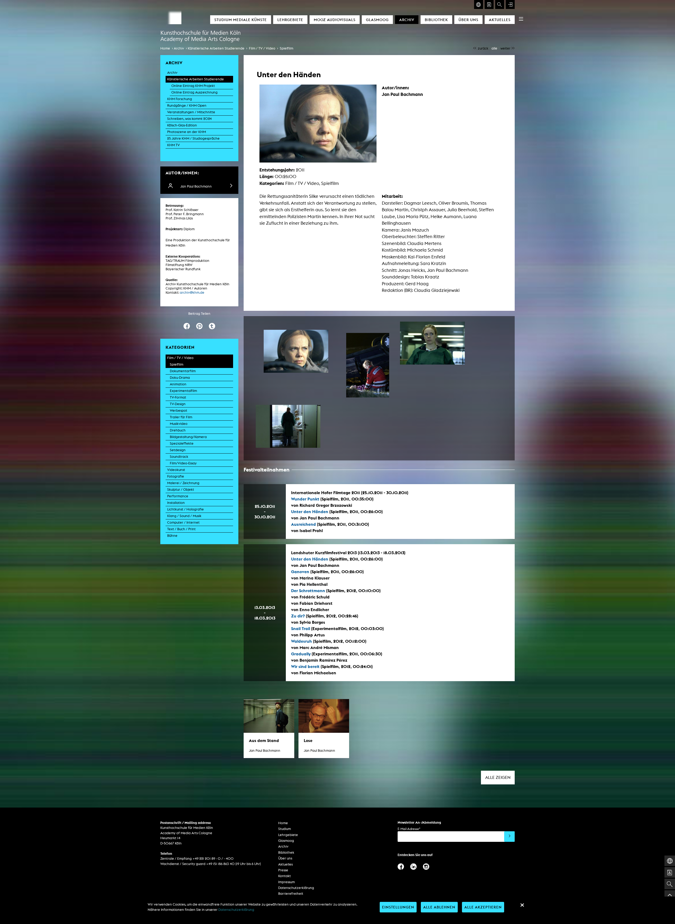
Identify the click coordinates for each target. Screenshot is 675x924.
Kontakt (284, 876)
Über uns (468, 19)
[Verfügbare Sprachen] (478, 4)
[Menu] (521, 19)
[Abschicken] (509, 836)
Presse (283, 870)
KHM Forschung (179, 99)
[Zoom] (296, 351)
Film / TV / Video (262, 48)
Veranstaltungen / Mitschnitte (191, 112)
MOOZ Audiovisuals (334, 19)
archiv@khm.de (192, 292)
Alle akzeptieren (483, 907)
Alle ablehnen (439, 907)
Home (165, 48)
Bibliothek (436, 19)
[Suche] (499, 4)
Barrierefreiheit (290, 894)
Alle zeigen (497, 777)
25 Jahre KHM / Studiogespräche (193, 138)
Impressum (286, 882)
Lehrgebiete (290, 19)
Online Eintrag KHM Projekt (193, 86)
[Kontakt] (489, 4)
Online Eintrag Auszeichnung (194, 92)
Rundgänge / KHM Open (186, 105)
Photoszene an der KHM (186, 132)
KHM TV (173, 145)
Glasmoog (377, 19)
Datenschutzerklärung (296, 888)
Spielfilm (286, 48)
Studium (284, 829)
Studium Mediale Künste (240, 19)
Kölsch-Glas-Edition (182, 125)
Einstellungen (398, 907)
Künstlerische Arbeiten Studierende (216, 48)
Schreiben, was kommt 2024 (189, 119)
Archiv (406, 19)
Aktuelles (499, 19)
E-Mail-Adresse (409, 829)
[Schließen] (522, 905)
